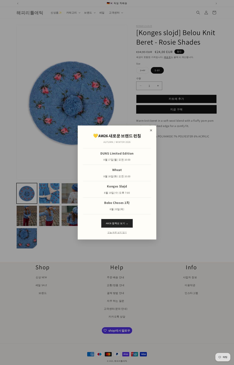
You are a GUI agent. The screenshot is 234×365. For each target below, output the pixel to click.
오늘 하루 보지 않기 (117, 232)
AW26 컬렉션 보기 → (117, 223)
